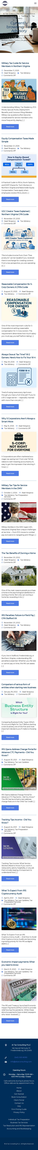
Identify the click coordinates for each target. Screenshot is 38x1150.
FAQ (19, 1106)
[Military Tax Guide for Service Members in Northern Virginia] (19, 91)
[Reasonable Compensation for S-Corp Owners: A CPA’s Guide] (19, 310)
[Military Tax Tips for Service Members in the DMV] (19, 513)
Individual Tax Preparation (19, 1119)
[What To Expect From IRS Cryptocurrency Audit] (19, 920)
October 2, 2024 (10, 493)
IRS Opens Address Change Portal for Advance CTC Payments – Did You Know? (19, 752)
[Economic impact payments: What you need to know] (19, 991)
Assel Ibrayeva (10, 73)
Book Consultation (19, 1097)
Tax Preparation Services (16, 496)
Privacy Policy (19, 1112)
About (19, 1091)
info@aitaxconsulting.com (21, 1062)
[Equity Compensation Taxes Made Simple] (19, 167)
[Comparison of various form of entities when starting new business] (19, 708)
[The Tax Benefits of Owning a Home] (19, 577)
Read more (10, 127)
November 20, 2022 (12, 557)
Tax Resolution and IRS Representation (19, 1126)
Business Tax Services (19, 1123)
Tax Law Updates (22, 762)
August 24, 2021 (10, 827)
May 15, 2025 (9, 426)
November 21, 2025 (11, 146)
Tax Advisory (25, 73)
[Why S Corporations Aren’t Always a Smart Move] (19, 443)
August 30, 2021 (10, 760)
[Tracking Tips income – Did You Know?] (19, 849)
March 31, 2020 (10, 969)
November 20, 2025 (12, 219)
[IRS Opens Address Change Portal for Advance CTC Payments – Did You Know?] (19, 780)
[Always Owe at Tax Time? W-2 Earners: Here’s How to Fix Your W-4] (19, 378)
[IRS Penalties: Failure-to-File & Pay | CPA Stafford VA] (19, 642)
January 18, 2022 (11, 692)
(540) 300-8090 (20, 1057)
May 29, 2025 (9, 362)
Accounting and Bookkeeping (19, 1129)
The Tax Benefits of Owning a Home (19, 553)
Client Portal (19, 1100)
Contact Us (19, 1103)
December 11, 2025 (11, 71)
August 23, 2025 (10, 291)
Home (19, 1088)
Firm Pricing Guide (19, 1109)
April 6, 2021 (8, 898)
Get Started (19, 1094)
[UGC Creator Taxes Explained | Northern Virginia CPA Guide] (19, 240)
